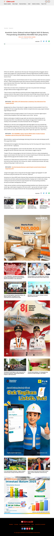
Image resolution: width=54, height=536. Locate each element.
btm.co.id (21, 37)
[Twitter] (25, 529)
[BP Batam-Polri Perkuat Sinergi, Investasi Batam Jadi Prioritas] (39, 288)
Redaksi (11, 524)
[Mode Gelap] (46, 1)
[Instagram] (27, 529)
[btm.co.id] (10, 1)
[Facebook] (22, 529)
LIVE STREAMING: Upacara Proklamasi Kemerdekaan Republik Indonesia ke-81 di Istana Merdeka (45, 207)
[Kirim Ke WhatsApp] (49, 41)
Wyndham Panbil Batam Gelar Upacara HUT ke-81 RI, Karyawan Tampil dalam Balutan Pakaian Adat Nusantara (14, 373)
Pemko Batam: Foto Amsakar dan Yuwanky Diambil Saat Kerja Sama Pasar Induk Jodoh (38, 277)
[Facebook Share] (41, 41)
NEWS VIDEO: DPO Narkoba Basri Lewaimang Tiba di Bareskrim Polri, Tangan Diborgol (8, 207)
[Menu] (5, 1)
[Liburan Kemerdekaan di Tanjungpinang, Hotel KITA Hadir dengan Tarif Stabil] (39, 365)
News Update (32, 37)
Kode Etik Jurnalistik (40, 524)
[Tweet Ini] (44, 41)
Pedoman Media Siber (24, 524)
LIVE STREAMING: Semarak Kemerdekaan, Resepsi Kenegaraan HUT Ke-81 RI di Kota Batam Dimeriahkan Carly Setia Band (14, 277)
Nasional (26, 37)
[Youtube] (30, 529)
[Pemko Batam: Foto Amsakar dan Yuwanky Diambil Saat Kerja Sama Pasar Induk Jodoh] (39, 269)
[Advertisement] (27, 16)
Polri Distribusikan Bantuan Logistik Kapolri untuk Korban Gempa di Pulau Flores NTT (20, 207)
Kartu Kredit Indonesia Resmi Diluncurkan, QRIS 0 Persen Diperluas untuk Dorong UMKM (33, 207)
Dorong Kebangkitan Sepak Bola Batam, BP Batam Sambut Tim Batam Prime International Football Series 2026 (14, 296)
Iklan (32, 524)
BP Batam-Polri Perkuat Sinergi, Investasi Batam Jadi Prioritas (38, 296)
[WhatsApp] (32, 529)
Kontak (16, 524)
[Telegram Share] (46, 41)
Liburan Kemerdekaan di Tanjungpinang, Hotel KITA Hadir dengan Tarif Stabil (38, 373)
